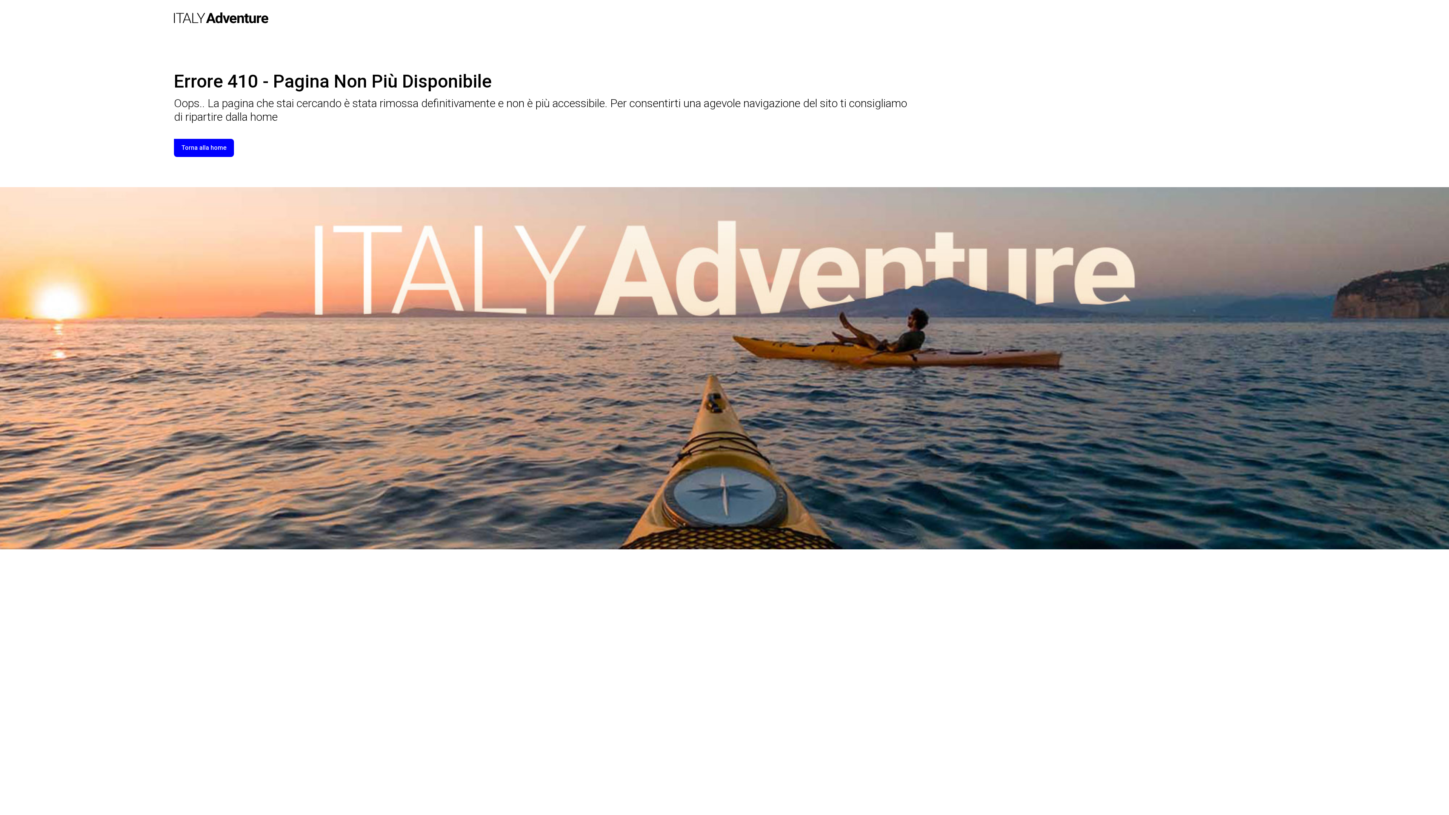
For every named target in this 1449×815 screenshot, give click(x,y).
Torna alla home (204, 147)
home (264, 116)
